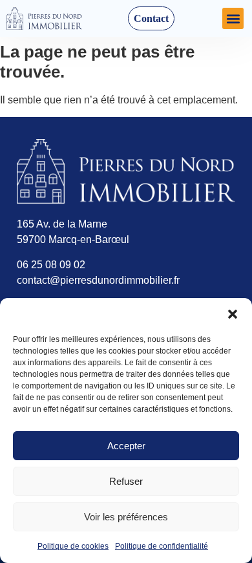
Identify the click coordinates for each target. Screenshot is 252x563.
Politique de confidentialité (161, 546)
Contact (151, 18)
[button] (232, 314)
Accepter (126, 445)
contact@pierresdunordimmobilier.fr (98, 280)
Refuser (126, 481)
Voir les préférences (126, 516)
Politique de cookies (73, 546)
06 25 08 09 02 (51, 264)
